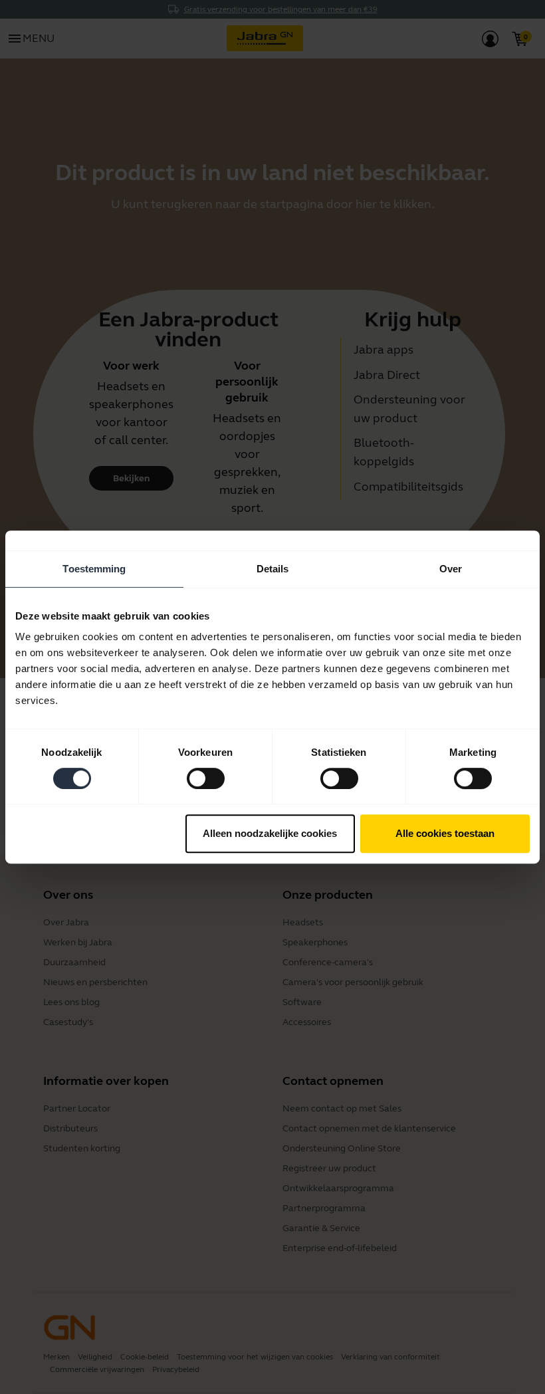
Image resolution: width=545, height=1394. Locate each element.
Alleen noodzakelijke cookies (270, 833)
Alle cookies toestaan (444, 833)
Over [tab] (450, 568)
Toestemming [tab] (94, 568)
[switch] (206, 778)
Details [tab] (273, 568)
